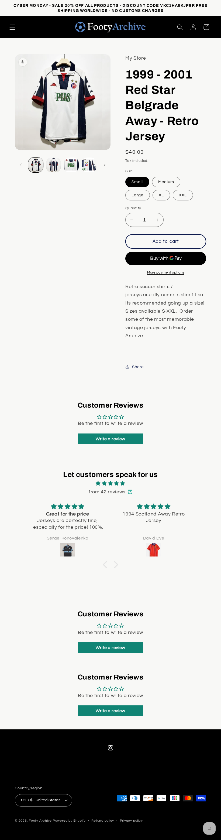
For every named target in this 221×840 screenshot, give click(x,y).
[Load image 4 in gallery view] (89, 165)
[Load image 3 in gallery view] (71, 165)
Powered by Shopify (69, 820)
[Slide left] (21, 165)
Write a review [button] (110, 439)
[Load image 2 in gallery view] (53, 165)
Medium (166, 182)
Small (137, 182)
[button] (12, 27)
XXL (183, 195)
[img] (111, 483)
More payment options (165, 272)
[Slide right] (104, 165)
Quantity (133, 208)
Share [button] (137, 367)
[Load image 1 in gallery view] (35, 165)
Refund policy (102, 820)
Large (138, 195)
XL (161, 195)
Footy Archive (41, 820)
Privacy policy (131, 820)
